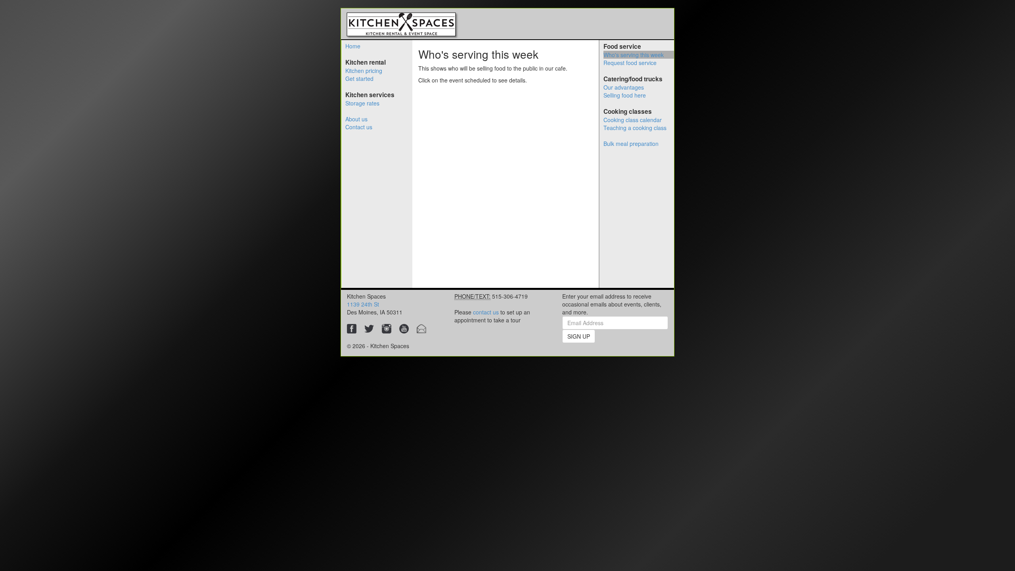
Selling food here (624, 95)
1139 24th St (363, 304)
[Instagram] (386, 328)
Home (352, 46)
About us (356, 119)
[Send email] (421, 328)
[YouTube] (404, 328)
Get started (359, 78)
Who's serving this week (633, 55)
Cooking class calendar (632, 120)
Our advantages (623, 87)
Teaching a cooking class (634, 128)
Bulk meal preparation (631, 144)
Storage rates (362, 103)
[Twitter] (369, 328)
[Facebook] (351, 328)
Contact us (358, 127)
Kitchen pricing (363, 71)
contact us (486, 312)
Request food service (630, 63)
